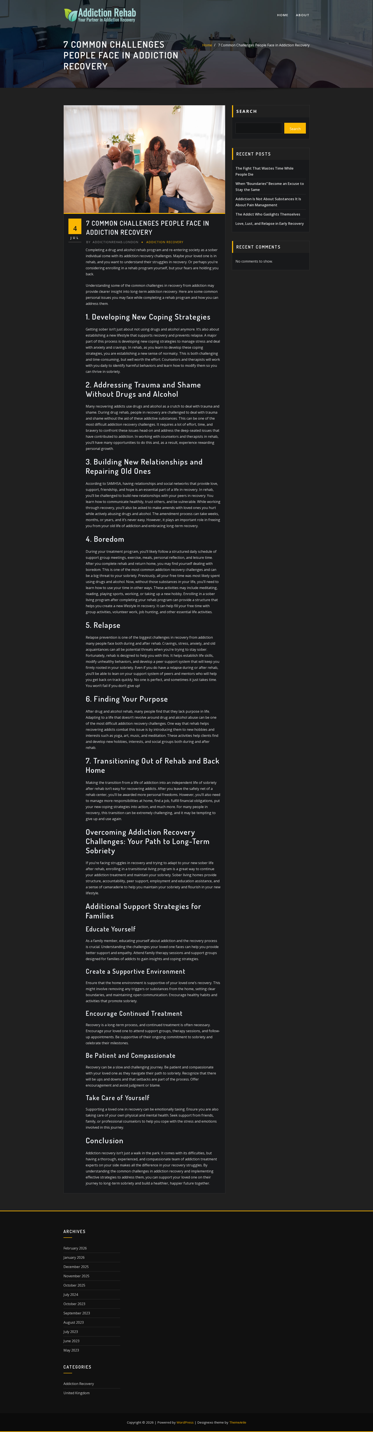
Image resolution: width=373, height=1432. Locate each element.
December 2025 (76, 1266)
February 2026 (75, 1248)
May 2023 (71, 1350)
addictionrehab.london (112, 242)
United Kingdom (76, 1393)
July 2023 (70, 1331)
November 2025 (76, 1276)
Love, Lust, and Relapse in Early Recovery (269, 223)
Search (246, 111)
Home (282, 15)
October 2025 (74, 1285)
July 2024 (70, 1294)
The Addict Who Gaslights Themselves (267, 214)
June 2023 (71, 1341)
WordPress (185, 1422)
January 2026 (74, 1257)
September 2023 (76, 1313)
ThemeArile (237, 1422)
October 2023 (74, 1303)
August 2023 (73, 1322)
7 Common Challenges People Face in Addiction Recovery (264, 45)
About (303, 15)
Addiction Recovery (164, 242)
